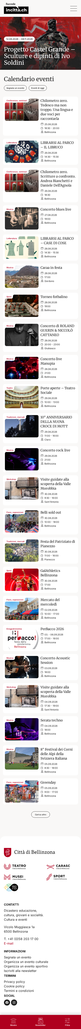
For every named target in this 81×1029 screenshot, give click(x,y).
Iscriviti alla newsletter (20, 971)
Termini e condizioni (19, 991)
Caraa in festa (51, 268)
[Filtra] (67, 1021)
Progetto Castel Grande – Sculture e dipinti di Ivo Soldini (39, 56)
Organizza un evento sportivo (26, 966)
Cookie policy (14, 986)
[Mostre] (14, 1021)
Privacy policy (14, 982)
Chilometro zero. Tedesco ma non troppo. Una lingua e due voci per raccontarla (56, 110)
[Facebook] (7, 1002)
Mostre (13, 1025)
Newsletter (40, 1025)
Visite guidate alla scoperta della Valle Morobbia (55, 484)
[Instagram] (14, 1002)
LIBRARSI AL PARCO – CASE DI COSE (57, 240)
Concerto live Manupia (51, 361)
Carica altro (40, 814)
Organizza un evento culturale (26, 962)
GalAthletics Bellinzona (50, 573)
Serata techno (51, 720)
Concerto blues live (55, 209)
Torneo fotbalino (53, 297)
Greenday (48, 782)
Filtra (67, 1025)
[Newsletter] (40, 1021)
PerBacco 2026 (52, 629)
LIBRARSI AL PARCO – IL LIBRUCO (57, 145)
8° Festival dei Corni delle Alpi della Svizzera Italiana (56, 754)
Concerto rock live (55, 450)
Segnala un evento (17, 957)
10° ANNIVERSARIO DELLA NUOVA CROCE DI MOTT (56, 421)
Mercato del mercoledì (50, 602)
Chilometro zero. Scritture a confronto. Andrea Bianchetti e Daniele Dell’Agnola (57, 178)
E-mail (8, 943)
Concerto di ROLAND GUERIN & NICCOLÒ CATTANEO (57, 330)
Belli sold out (50, 512)
